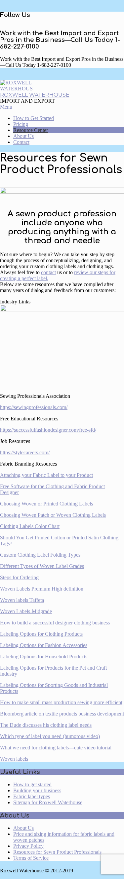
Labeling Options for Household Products (43, 656)
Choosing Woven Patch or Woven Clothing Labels (53, 515)
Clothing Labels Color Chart (30, 526)
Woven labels (14, 759)
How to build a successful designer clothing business (55, 622)
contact (48, 272)
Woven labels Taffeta (22, 600)
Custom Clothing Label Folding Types (40, 555)
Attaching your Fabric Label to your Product (46, 475)
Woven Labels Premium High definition (41, 589)
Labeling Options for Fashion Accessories (43, 645)
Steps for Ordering (19, 577)
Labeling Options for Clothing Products (41, 634)
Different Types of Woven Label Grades (42, 566)
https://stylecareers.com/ (25, 452)
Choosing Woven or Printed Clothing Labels (46, 503)
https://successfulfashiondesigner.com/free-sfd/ (48, 430)
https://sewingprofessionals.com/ (33, 407)
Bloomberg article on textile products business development (62, 713)
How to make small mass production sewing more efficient (61, 702)
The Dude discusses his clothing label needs (46, 725)
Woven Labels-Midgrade (26, 611)
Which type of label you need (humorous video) (50, 736)
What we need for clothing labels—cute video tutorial (55, 747)
